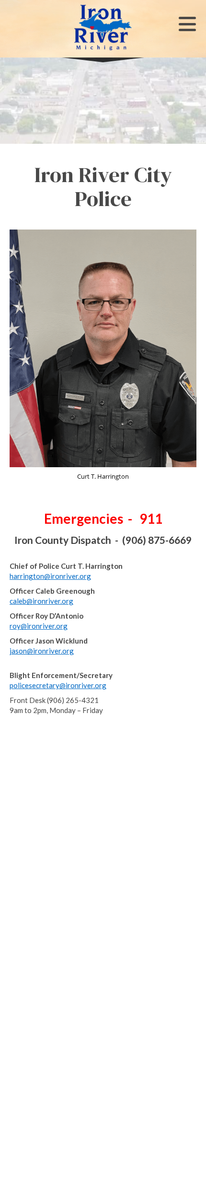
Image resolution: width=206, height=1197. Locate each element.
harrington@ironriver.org (50, 576)
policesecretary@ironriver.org (58, 685)
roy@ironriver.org (39, 626)
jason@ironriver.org (42, 650)
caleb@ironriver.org (41, 601)
